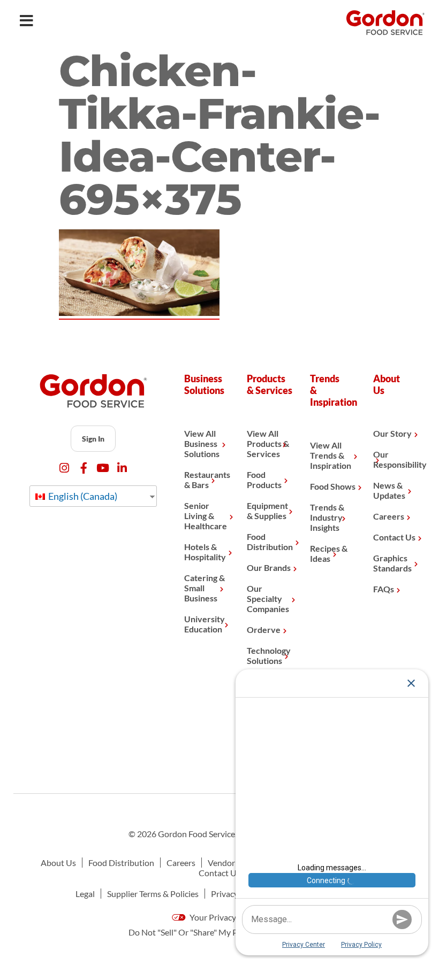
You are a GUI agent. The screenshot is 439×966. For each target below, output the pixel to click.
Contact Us (394, 537)
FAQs (383, 589)
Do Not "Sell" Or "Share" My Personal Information (219, 932)
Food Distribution (270, 541)
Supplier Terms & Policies (153, 893)
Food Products (264, 479)
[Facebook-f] (83, 468)
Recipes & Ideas (328, 553)
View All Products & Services (268, 443)
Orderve (264, 629)
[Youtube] (103, 468)
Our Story (392, 433)
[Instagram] (64, 468)
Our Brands (269, 567)
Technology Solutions (269, 655)
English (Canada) (82, 496)
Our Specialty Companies (268, 598)
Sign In (93, 438)
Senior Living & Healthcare (205, 515)
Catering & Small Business (204, 588)
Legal (85, 893)
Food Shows (332, 486)
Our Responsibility (396, 459)
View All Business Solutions (202, 443)
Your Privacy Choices (227, 917)
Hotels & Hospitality (205, 552)
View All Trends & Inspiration (330, 455)
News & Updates (389, 490)
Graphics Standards (392, 563)
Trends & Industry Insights (327, 517)
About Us (58, 862)
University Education (204, 624)
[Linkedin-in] (122, 468)
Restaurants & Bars (207, 479)
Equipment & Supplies (267, 510)
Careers (388, 516)
